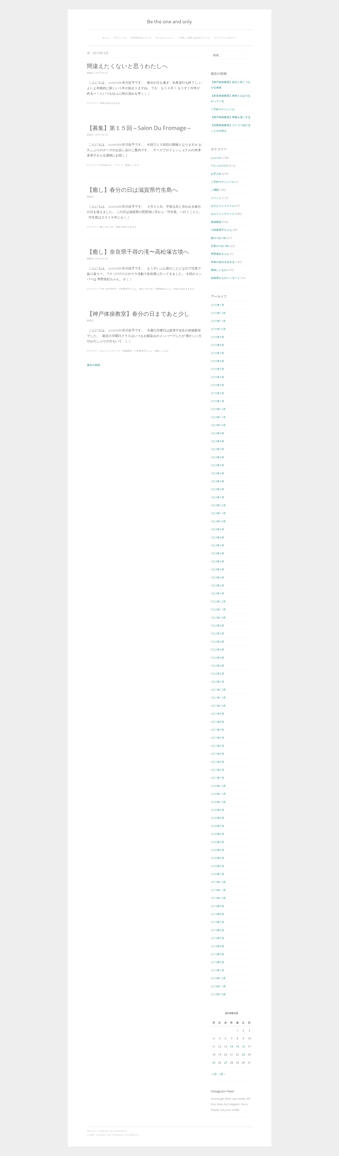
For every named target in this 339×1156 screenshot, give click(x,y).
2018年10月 (218, 994)
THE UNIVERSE (108, 288)
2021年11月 (218, 697)
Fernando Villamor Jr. (125, 1134)
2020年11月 (218, 794)
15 (237, 1046)
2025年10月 (218, 329)
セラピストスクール (223, 206)
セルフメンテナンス (110, 350)
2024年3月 (217, 481)
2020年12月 (218, 786)
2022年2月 (217, 673)
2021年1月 (217, 777)
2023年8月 (217, 537)
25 (213, 1062)
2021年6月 (217, 737)
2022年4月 (217, 657)
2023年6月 (217, 553)
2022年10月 (218, 617)
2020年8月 (217, 818)
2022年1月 (217, 681)
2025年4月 (217, 377)
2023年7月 (217, 545)
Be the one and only (169, 21)
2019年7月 (217, 922)
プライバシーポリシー (225, 37)
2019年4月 (217, 946)
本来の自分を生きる (110, 103)
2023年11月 (218, 513)
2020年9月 (217, 810)
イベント (118, 165)
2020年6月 (217, 834)
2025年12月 (218, 313)
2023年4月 (217, 569)
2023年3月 (217, 577)
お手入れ (216, 173)
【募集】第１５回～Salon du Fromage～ (139, 128)
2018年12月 (218, 978)
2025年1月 (217, 401)
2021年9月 (217, 713)
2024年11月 (218, 417)
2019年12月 (218, 882)
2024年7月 (217, 449)
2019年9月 (217, 906)
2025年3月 (217, 385)
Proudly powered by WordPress (107, 1131)
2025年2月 (217, 393)
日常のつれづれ (220, 246)
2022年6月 (217, 641)
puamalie (106, 165)
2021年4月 (217, 753)
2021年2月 (217, 770)
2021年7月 (217, 729)
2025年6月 (217, 361)
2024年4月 (217, 473)
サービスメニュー (165, 37)
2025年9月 (217, 337)
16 (243, 1046)
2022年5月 (217, 649)
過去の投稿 (93, 365)
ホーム (105, 37)
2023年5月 (217, 561)
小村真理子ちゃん (128, 288)
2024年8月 (217, 441)
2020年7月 (217, 826)
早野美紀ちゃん (163, 288)
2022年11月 (218, 609)
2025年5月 (217, 369)
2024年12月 (218, 409)
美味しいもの (132, 165)
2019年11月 (218, 890)
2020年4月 (217, 850)
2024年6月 (217, 457)
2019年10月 (218, 898)
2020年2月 (217, 866)
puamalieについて (141, 37)
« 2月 (214, 1074)
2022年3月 (217, 665)
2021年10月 (218, 705)
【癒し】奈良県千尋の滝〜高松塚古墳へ (138, 251)
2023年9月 (217, 529)
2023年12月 (218, 505)
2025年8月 (217, 345)
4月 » (222, 1074)
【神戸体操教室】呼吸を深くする (231, 117)
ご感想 (215, 189)
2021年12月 (218, 689)
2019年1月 (217, 970)
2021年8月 (217, 722)
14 (231, 1046)
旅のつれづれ (107, 226)
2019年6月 (217, 930)
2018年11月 (218, 986)
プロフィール (120, 37)
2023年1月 (217, 593)
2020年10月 (218, 802)
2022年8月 (217, 625)
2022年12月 (218, 601)
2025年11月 (218, 321)
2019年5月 (217, 938)
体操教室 (127, 350)
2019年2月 (217, 962)
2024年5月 (217, 465)
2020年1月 (217, 874)
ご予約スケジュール (223, 109)
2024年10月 (218, 425)
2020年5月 (217, 842)
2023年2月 (217, 585)
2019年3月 (217, 954)
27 (225, 1062)
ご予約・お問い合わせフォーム (194, 37)
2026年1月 (217, 305)
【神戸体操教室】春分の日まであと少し (138, 313)
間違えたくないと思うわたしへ (127, 66)
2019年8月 (217, 914)
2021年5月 (217, 746)
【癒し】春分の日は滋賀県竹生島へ (132, 189)
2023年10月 (218, 521)
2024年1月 (217, 497)
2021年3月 (217, 762)
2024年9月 (217, 433)
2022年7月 (217, 633)
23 (243, 1054)
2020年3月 (217, 858)
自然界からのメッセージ (225, 278)
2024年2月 (217, 489)
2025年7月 (217, 353)
